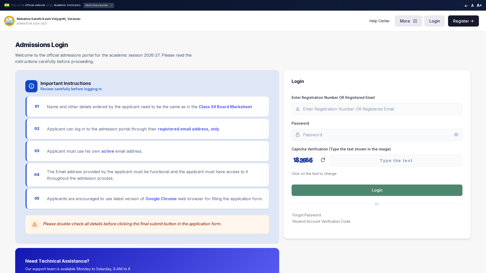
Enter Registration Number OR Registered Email (333, 97)
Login (434, 21)
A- (466, 6)
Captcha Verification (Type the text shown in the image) (341, 149)
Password (300, 123)
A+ (479, 5)
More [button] (405, 21)
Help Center (380, 21)
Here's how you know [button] (96, 5)
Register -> (463, 21)
